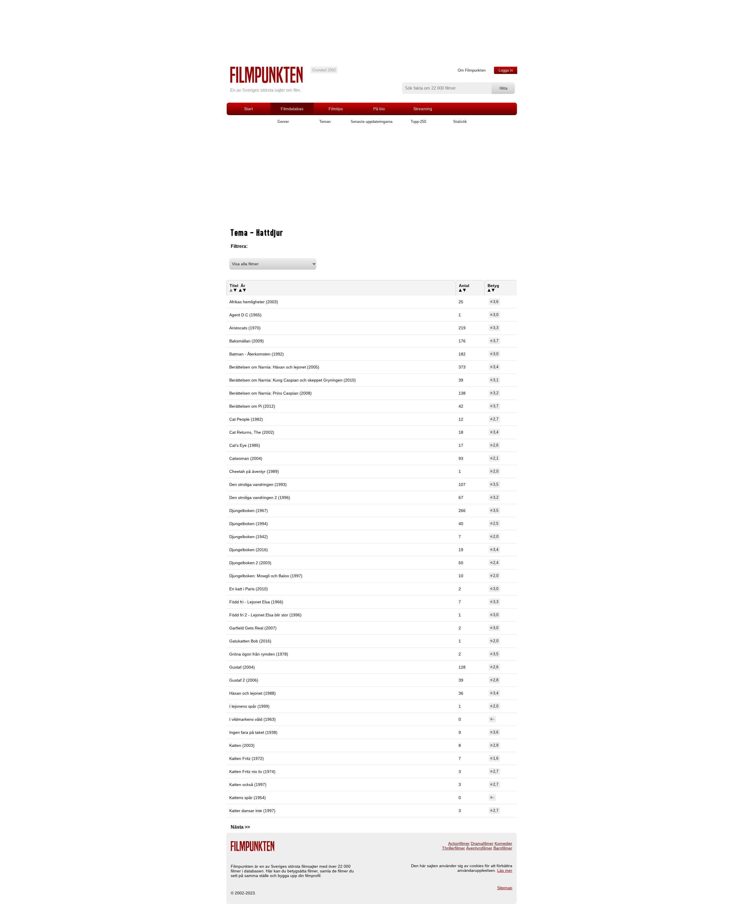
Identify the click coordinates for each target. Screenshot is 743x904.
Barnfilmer (502, 848)
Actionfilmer (459, 843)
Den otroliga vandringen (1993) (258, 484)
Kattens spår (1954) (247, 797)
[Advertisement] (371, 180)
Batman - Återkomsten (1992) (256, 354)
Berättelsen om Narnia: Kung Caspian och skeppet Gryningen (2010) (292, 380)
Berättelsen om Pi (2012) (252, 406)
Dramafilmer (482, 843)
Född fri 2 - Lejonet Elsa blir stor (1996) (265, 615)
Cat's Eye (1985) (244, 445)
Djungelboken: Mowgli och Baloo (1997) (265, 575)
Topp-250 (418, 121)
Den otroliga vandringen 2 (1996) (259, 497)
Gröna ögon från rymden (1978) (258, 654)
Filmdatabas (292, 108)
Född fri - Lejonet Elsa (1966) (256, 602)
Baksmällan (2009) (246, 341)
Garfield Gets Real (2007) (253, 628)
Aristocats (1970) (245, 328)
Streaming (422, 108)
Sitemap (504, 887)
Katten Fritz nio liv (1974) (252, 771)
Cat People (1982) (246, 419)
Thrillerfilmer (453, 848)
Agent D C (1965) (245, 315)
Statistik (460, 121)
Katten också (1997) (247, 784)
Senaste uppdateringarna (371, 121)
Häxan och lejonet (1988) (252, 693)
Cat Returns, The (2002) (251, 432)
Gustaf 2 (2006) (243, 680)
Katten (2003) (242, 745)
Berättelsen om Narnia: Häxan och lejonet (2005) (274, 367)
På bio (379, 108)
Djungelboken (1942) (248, 536)
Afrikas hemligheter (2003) (253, 301)
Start (248, 108)
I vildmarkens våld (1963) (252, 719)
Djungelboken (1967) (248, 510)
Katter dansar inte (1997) (252, 810)
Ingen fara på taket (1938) (253, 732)
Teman (325, 121)
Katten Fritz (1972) (246, 758)
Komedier (503, 843)
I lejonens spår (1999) (249, 706)
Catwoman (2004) (245, 458)
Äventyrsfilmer (479, 848)
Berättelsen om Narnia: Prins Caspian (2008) (270, 393)
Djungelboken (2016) (248, 549)
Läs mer (504, 870)
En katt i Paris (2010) (248, 589)
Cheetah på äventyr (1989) (254, 471)
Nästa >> (240, 827)
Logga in (506, 70)
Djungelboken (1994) (248, 523)
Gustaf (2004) (242, 667)
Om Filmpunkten (472, 70)
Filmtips (336, 108)
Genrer (283, 121)
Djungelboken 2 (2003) (250, 562)
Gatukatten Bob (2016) (250, 641)
